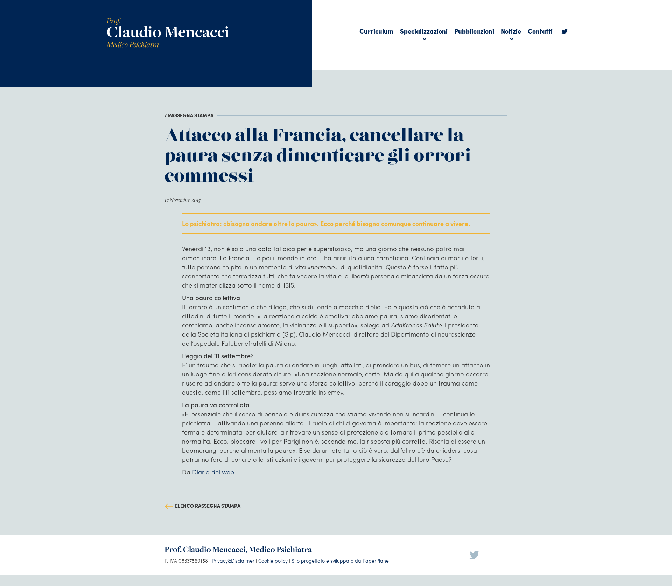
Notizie (511, 31)
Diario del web (213, 471)
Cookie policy (273, 560)
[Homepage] (167, 20)
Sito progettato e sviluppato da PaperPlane (340, 560)
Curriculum (376, 31)
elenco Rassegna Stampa (207, 505)
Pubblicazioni (474, 31)
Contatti (540, 31)
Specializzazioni (424, 31)
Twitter (564, 33)
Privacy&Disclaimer (233, 560)
